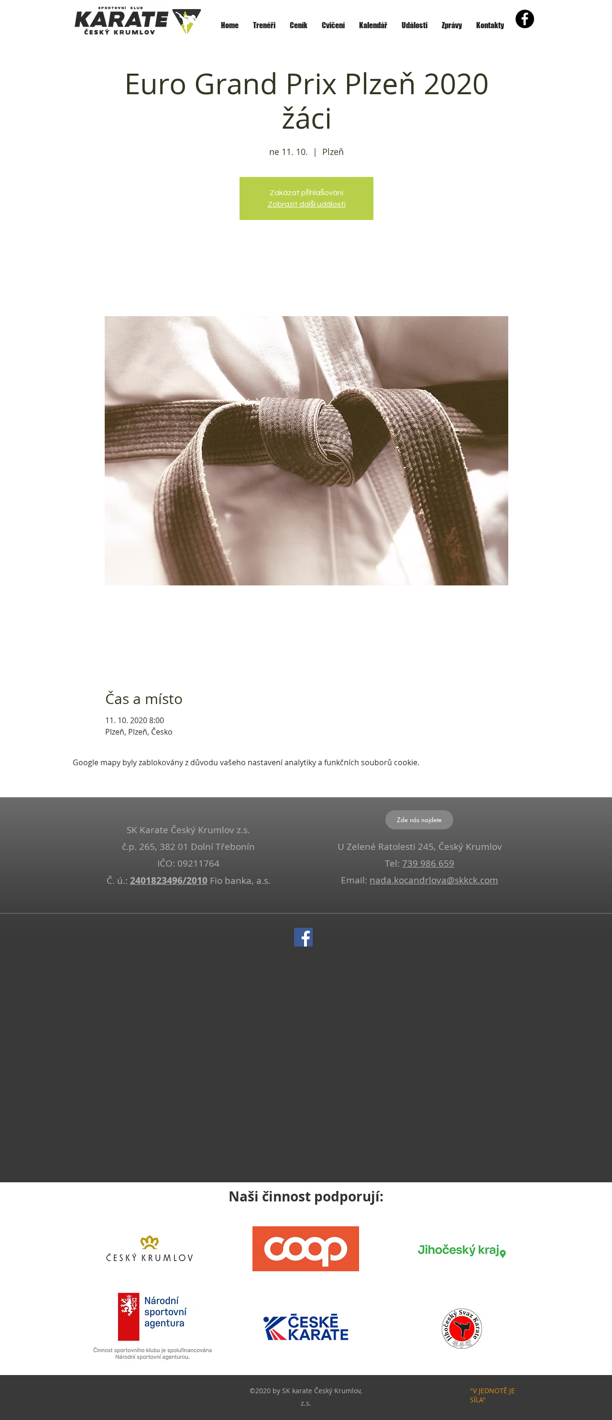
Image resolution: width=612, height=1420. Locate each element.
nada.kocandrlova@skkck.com (434, 880)
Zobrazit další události (307, 204)
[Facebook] (303, 937)
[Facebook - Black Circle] (524, 19)
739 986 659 (428, 863)
